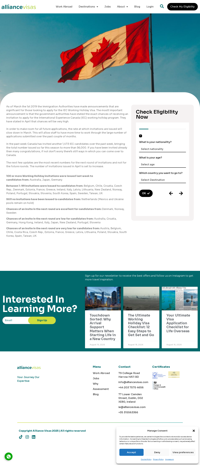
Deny (157, 452)
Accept (131, 452)
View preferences (183, 452)
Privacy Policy (158, 459)
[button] (193, 430)
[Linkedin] (33, 437)
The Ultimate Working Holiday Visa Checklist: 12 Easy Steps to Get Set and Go (141, 325)
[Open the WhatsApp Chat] (8, 456)
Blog (137, 6)
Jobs (107, 6)
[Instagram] (27, 437)
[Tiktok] (21, 437)
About (121, 6)
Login (150, 6)
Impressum (169, 459)
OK (144, 193)
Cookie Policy (146, 459)
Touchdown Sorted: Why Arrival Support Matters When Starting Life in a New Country (103, 327)
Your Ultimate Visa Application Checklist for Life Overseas (178, 323)
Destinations (87, 6)
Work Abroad (64, 6)
